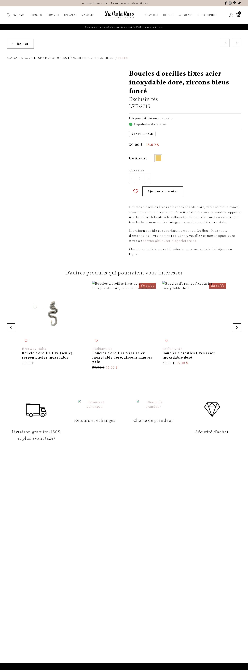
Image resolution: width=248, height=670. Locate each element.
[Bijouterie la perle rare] (120, 15)
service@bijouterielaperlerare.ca (170, 241)
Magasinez (17, 58)
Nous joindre (207, 15)
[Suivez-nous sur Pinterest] (234, 3)
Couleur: (138, 158)
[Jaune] (158, 158)
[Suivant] (237, 43)
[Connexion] (231, 15)
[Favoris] (136, 191)
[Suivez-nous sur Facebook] (226, 3)
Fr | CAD (18, 15)
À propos (185, 15)
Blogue (168, 15)
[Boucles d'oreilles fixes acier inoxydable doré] (194, 323)
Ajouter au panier (162, 191)
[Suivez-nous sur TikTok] (239, 3)
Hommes (53, 15)
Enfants (70, 15)
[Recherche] (9, 15)
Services (151, 15)
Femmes (36, 15)
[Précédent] (225, 43)
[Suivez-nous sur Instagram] (230, 3)
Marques (88, 15)
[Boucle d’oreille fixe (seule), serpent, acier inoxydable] (54, 323)
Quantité (137, 170)
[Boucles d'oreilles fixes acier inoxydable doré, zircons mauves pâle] (124, 325)
